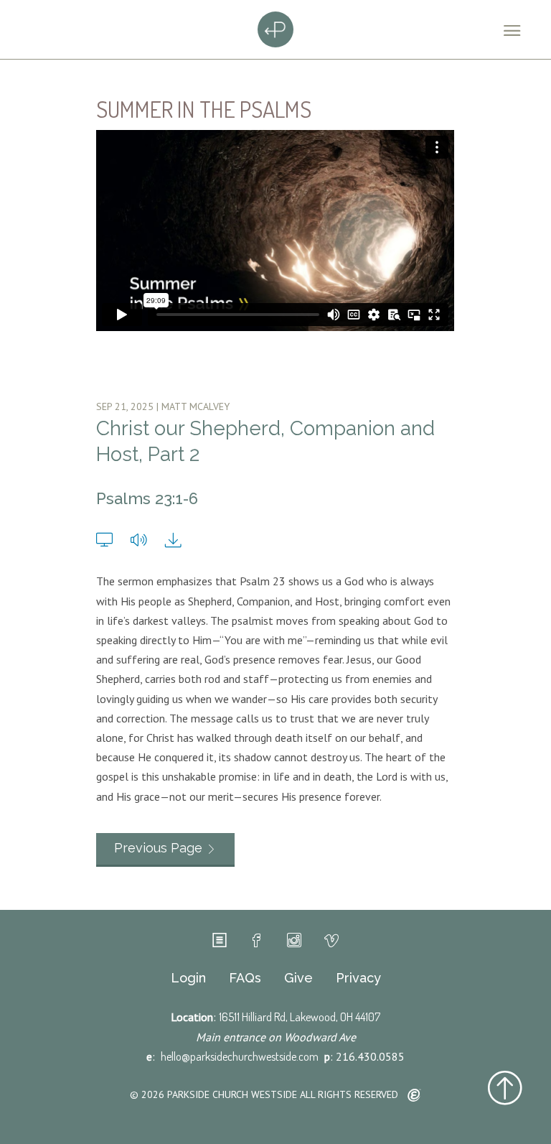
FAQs (245, 978)
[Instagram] (294, 941)
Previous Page (158, 847)
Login (188, 978)
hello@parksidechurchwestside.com (240, 1056)
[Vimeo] (331, 941)
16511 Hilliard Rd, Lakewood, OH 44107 (299, 1017)
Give (298, 978)
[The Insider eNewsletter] (219, 941)
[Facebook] (257, 941)
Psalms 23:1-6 (147, 498)
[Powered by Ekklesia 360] (414, 1095)
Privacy (358, 978)
